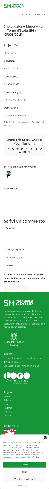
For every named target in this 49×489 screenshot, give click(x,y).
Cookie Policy (23, 485)
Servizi (7, 404)
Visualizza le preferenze (24, 479)
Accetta (24, 464)
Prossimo (38, 14)
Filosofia (8, 412)
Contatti (7, 415)
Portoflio (8, 408)
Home (7, 396)
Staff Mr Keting (12, 122)
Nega (24, 472)
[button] (45, 437)
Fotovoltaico (37, 122)
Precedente (26, 14)
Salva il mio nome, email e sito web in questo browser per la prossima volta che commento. (24, 278)
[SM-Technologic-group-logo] (14, 5)
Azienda (8, 400)
